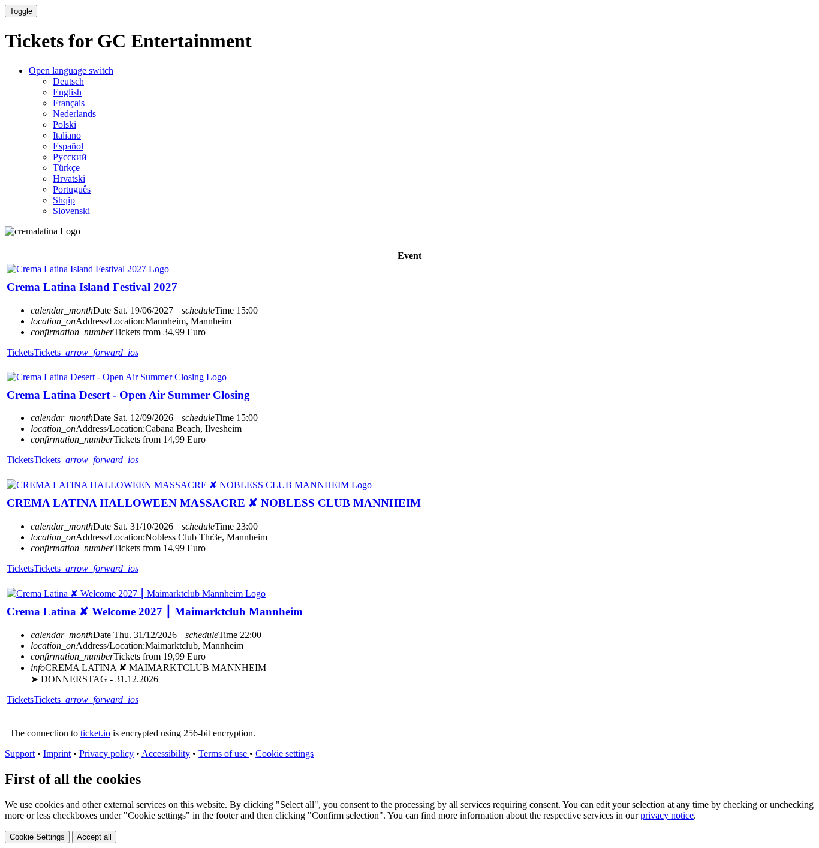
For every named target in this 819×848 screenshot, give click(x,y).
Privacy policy (106, 753)
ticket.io (95, 733)
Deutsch (68, 81)
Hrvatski (69, 178)
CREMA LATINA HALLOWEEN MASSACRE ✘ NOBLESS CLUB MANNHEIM (214, 503)
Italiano (67, 135)
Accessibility (165, 753)
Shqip (64, 200)
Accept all (94, 836)
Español (68, 146)
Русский (70, 157)
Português (72, 189)
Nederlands (74, 114)
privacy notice (667, 815)
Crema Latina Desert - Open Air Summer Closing (128, 395)
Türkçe (66, 168)
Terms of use (223, 753)
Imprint (57, 753)
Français (69, 103)
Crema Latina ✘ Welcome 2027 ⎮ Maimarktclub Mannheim (155, 611)
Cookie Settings (37, 836)
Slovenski (71, 211)
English (67, 92)
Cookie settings (284, 753)
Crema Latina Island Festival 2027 (92, 287)
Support (20, 753)
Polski (64, 124)
